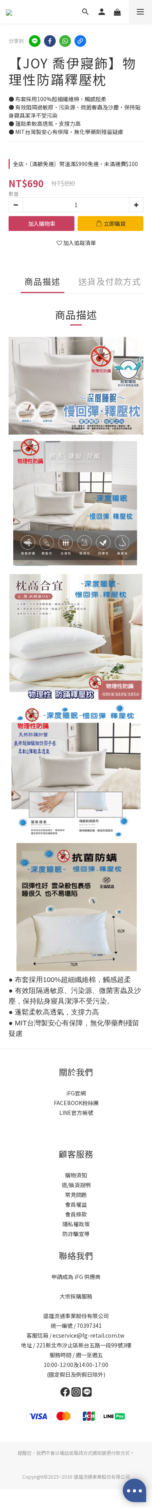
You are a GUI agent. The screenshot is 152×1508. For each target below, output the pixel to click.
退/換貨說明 (76, 1185)
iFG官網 (76, 1093)
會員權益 (76, 1204)
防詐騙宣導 (76, 1234)
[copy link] (80, 41)
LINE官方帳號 (76, 1112)
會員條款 (76, 1214)
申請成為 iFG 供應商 (76, 1277)
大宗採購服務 (76, 1296)
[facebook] (50, 41)
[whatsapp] (65, 41)
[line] (35, 41)
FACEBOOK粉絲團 (76, 1103)
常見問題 (76, 1195)
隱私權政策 (76, 1224)
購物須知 (76, 1175)
